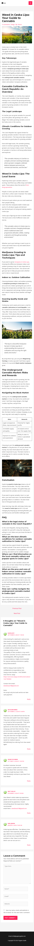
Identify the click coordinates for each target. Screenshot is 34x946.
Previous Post (16, 608)
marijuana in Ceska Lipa (21, 262)
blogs (12, 24)
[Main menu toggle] (30, 3)
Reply (29, 699)
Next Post (17, 613)
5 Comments (6, 24)
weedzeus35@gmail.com (11, 686)
